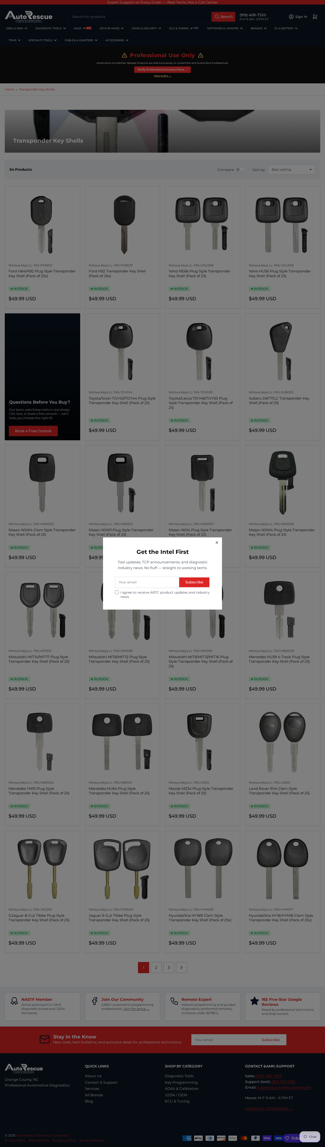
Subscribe (194, 582)
